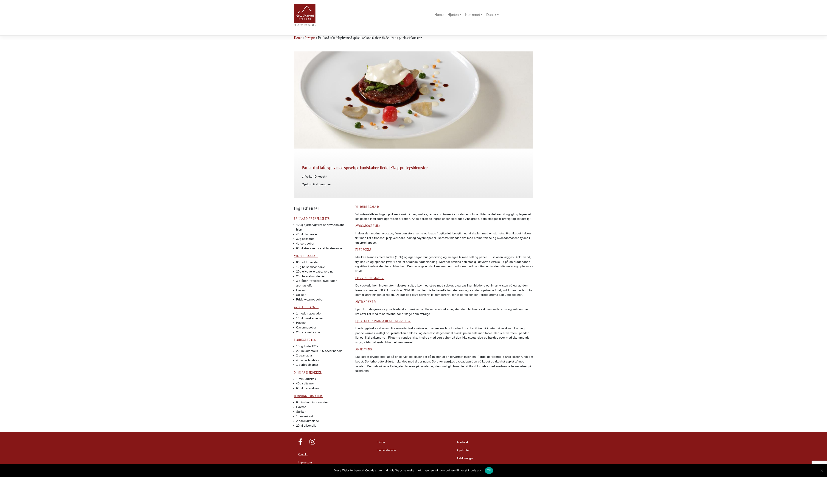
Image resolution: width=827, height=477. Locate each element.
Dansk (491, 15)
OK (489, 470)
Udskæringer (465, 458)
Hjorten (453, 15)
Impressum (305, 462)
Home (439, 15)
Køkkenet (472, 15)
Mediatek (463, 442)
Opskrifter (463, 450)
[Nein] (821, 470)
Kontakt (303, 454)
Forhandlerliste (387, 450)
